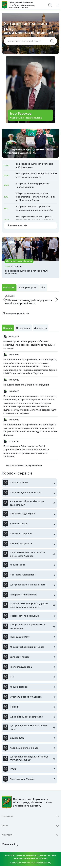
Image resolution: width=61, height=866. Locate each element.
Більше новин (14, 225)
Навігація (7, 816)
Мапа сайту (10, 844)
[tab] (43, 287)
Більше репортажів (14, 313)
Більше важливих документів (22, 465)
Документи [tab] (40, 328)
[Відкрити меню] (57, 5)
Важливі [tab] (7, 328)
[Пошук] (50, 5)
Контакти (7, 834)
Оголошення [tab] (23, 328)
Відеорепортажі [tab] (28, 287)
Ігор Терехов (20, 113)
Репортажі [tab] (9, 287)
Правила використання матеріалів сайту (30, 863)
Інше (5, 825)
